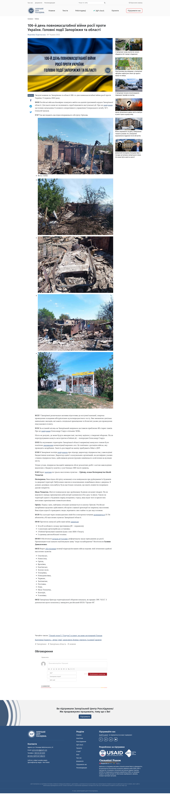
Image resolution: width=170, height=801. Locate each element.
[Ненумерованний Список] (61, 669)
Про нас (30, 3)
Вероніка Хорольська (37, 34)
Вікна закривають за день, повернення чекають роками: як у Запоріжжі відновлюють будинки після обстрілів (128, 134)
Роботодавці (80, 11)
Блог (77, 754)
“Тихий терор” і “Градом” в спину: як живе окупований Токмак (75, 635)
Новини (52, 11)
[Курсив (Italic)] (51, 669)
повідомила (63, 452)
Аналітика (79, 738)
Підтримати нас (134, 11)
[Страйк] (56, 669)
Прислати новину (136, 3)
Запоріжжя (41, 644)
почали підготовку (60, 539)
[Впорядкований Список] (59, 669)
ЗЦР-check (100, 11)
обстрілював (50, 548)
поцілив (48, 472)
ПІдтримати (85, 717)
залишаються (99, 514)
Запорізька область (58, 644)
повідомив (108, 105)
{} (71, 669)
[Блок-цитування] (64, 669)
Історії (78, 751)
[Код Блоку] (66, 669)
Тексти (65, 11)
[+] (74, 669)
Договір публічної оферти (36, 756)
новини (73, 644)
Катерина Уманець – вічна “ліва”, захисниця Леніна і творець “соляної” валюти (68, 640)
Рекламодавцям (49, 3)
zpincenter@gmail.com (39, 750)
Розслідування (81, 741)
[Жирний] (49, 669)
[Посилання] (69, 669)
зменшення (48, 445)
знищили (75, 522)
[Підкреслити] (54, 669)
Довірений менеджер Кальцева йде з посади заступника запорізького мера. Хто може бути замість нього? (128, 155)
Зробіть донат (103, 735)
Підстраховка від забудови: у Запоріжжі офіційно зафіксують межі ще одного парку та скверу (128, 73)
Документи (38, 3)
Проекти (115, 11)
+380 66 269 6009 (39, 753)
